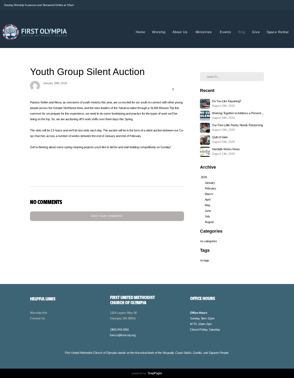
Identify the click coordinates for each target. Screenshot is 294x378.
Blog (241, 32)
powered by (147, 373)
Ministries (204, 32)
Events (225, 32)
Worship (159, 32)
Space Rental (278, 32)
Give (256, 32)
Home (140, 32)
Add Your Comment (107, 216)
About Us (180, 32)
